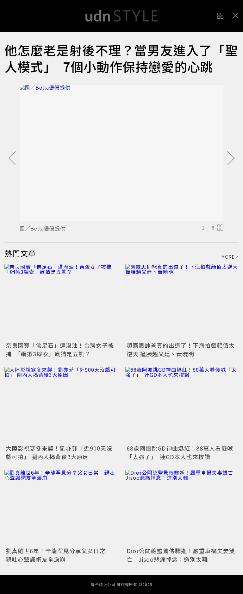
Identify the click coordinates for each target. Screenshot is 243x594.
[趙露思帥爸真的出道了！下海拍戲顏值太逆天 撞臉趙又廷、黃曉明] (182, 302)
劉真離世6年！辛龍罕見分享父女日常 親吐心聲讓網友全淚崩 (58, 555)
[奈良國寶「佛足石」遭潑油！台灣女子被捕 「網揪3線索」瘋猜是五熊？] (61, 302)
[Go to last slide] (12, 158)
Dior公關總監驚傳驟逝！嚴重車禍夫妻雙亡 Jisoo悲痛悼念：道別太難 (181, 555)
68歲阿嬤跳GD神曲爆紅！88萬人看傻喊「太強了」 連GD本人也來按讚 (180, 452)
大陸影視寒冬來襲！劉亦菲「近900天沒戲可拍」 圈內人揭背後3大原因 (59, 452)
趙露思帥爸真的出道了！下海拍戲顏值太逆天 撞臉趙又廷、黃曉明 (181, 349)
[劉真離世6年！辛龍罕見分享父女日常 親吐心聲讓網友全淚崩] (61, 508)
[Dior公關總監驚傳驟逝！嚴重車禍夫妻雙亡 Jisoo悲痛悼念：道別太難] (182, 508)
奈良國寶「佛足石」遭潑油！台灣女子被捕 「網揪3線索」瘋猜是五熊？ (60, 349)
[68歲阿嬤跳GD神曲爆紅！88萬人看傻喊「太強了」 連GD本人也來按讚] (182, 405)
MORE (228, 257)
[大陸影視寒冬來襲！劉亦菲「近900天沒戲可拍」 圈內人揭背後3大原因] (61, 405)
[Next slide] (231, 158)
